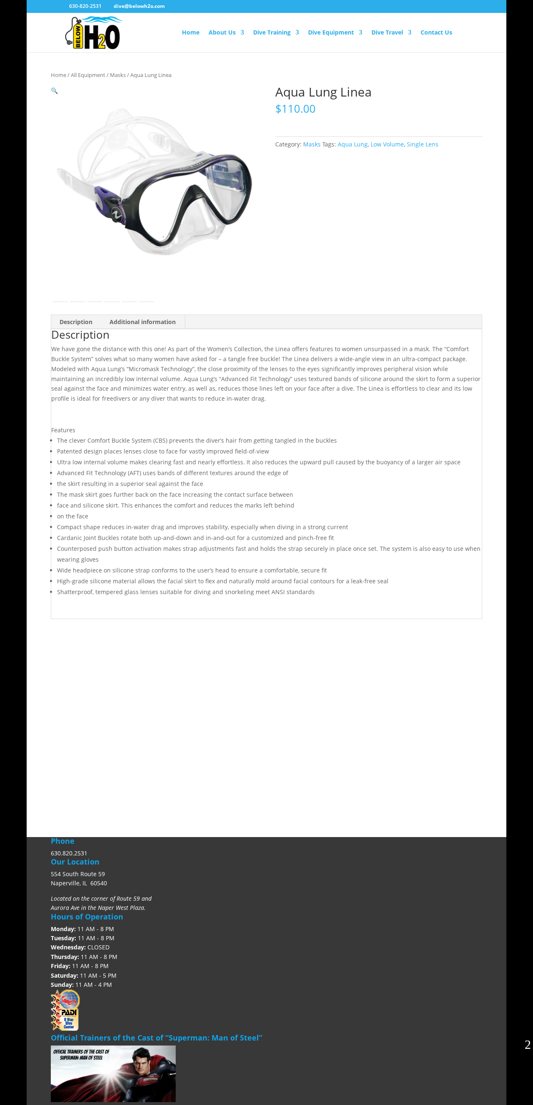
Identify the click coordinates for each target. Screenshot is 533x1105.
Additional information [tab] (143, 322)
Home (190, 33)
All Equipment (88, 75)
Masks (118, 75)
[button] (54, 90)
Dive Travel (387, 33)
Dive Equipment (331, 33)
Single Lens (422, 144)
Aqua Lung (353, 144)
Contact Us (436, 33)
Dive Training (272, 33)
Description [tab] (76, 322)
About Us (222, 33)
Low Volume (387, 144)
